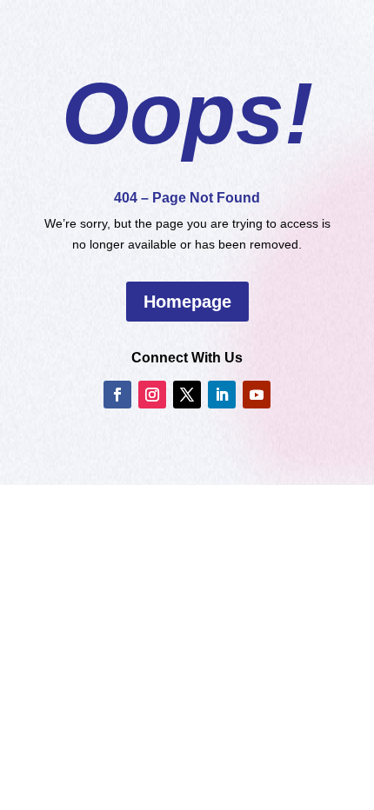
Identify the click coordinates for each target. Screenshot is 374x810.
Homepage (187, 301)
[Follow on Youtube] (256, 394)
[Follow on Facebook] (117, 394)
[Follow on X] (187, 394)
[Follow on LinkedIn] (222, 394)
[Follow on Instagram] (152, 394)
